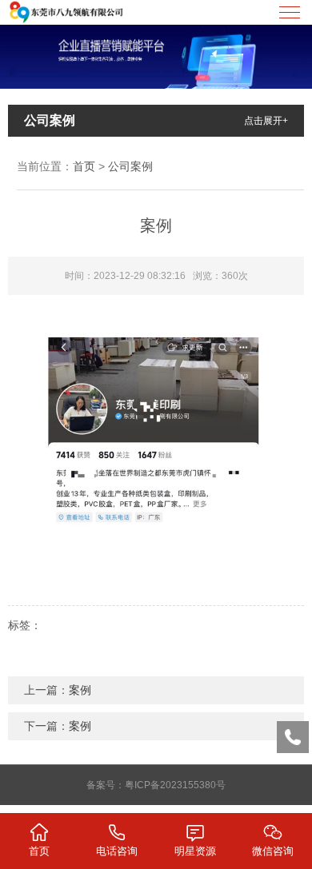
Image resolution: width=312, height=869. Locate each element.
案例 (80, 690)
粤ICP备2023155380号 (175, 785)
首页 (84, 166)
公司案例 (130, 166)
